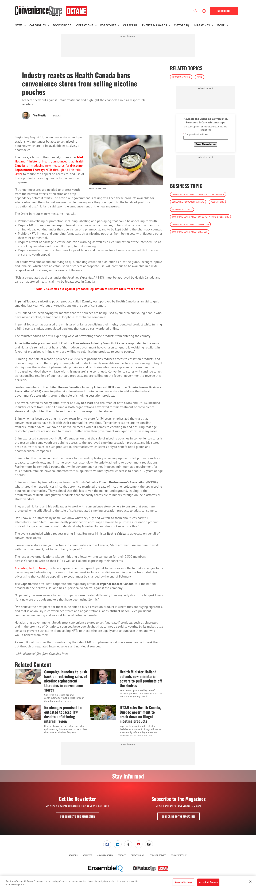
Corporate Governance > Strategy (189, 231)
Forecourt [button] (108, 25)
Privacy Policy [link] (137, 855)
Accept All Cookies (208, 882)
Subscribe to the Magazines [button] (178, 816)
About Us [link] (73, 855)
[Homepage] (51, 11)
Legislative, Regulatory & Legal (188, 201)
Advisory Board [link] (105, 855)
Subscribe (224, 11)
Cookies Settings (179, 855)
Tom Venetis (39, 115)
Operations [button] (84, 25)
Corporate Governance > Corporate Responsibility (198, 194)
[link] (107, 844)
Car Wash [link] (130, 25)
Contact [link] (122, 855)
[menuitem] (22, 25)
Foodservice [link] (62, 25)
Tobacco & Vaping (181, 76)
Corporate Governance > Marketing (190, 224)
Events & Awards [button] (154, 25)
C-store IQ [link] (181, 25)
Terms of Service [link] (158, 855)
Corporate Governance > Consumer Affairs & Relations (200, 216)
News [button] (18, 25)
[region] (128, 882)
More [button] (221, 25)
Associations (217, 201)
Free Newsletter (205, 144)
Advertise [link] (87, 855)
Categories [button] (37, 25)
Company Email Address (195, 134)
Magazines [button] (202, 25)
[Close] (250, 881)
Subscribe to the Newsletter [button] (77, 816)
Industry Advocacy (182, 209)
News (199, 76)
